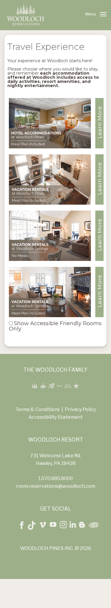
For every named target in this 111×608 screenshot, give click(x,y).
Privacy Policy (80, 409)
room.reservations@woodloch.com (55, 486)
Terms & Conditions (37, 409)
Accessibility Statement (55, 417)
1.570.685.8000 (55, 478)
